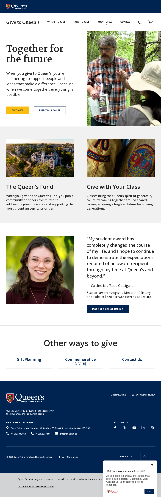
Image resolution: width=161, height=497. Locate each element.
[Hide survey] (152, 465)
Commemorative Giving (80, 361)
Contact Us (132, 359)
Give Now (18, 110)
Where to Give (56, 21)
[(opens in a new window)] (116, 428)
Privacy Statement (68, 456)
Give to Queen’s (23, 22)
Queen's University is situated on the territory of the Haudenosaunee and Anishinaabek (30, 412)
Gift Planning (29, 359)
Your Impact (105, 21)
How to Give (81, 21)
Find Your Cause (50, 110)
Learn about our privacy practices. (36, 486)
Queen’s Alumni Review (143, 394)
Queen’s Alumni (118, 394)
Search (140, 22)
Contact (126, 21)
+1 (18, 433)
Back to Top (128, 456)
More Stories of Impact (107, 309)
